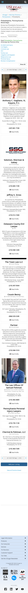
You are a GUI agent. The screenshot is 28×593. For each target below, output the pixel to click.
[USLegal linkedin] (11, 589)
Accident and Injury (7, 45)
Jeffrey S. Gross (14, 194)
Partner (14, 325)
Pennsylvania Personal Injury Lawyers (14, 409)
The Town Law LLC (14, 262)
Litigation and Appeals (8, 55)
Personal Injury (5, 59)
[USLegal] (14, 6)
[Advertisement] (14, 488)
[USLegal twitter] (17, 589)
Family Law (4, 53)
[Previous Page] (2, 69)
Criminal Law (5, 49)
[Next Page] (26, 69)
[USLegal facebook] (5, 589)
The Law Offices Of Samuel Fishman (14, 386)
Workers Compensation (8, 61)
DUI (2, 51)
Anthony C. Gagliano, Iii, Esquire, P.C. (14, 101)
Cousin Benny (14, 294)
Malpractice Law (6, 57)
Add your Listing (14, 464)
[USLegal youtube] (22, 589)
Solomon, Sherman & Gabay (14, 161)
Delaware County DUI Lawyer (14, 225)
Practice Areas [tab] (12, 36)
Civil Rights (4, 47)
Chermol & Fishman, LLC (14, 432)
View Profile (15, 132)
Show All (22, 64)
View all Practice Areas (14, 470)
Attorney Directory (14, 15)
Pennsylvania (6, 17)
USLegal (4, 15)
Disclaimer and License (14, 564)
